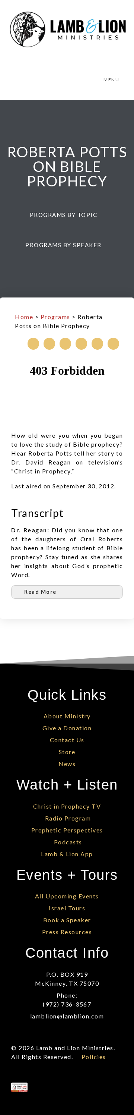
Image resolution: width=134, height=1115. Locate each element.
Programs (55, 316)
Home (24, 316)
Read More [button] (40, 592)
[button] (67, 214)
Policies (94, 1056)
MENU (111, 79)
